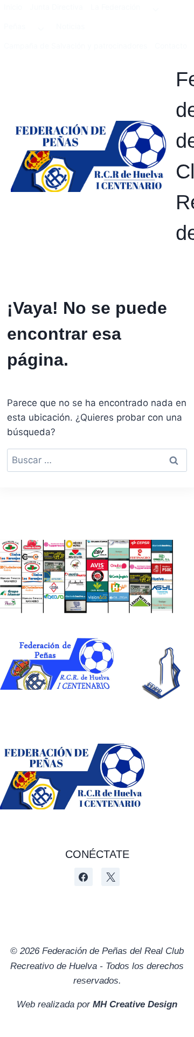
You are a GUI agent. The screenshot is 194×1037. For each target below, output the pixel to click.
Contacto (171, 45)
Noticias (70, 26)
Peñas (14, 26)
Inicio (13, 6)
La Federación (115, 6)
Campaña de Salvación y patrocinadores (75, 45)
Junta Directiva (56, 6)
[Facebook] (83, 877)
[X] (110, 877)
